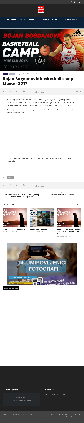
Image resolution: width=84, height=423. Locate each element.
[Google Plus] (75, 2)
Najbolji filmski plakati (38, 229)
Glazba (14, 20)
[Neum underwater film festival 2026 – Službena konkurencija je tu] (69, 217)
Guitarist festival (51, 20)
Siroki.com (31, 74)
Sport (31, 20)
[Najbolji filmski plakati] (42, 217)
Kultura (23, 20)
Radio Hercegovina (69, 20)
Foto (38, 20)
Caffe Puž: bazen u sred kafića (61, 194)
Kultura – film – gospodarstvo (14, 229)
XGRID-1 (10, 177)
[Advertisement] (42, 137)
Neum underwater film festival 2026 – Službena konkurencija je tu (69, 231)
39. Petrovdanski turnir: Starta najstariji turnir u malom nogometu (22, 195)
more (78, 91)
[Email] (79, 2)
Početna (5, 20)
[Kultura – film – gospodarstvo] (15, 217)
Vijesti (12, 74)
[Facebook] (71, 2)
